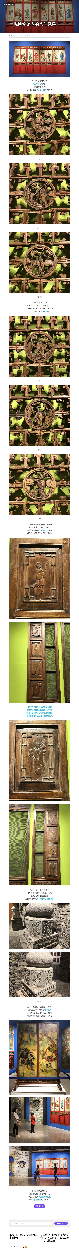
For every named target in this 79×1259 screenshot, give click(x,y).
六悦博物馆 (39, 1206)
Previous (13, 1232)
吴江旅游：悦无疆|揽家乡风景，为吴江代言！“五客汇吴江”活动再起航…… (54, 1237)
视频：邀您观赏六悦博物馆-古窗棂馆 (23, 1236)
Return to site (9, 4)
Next (41, 1232)
